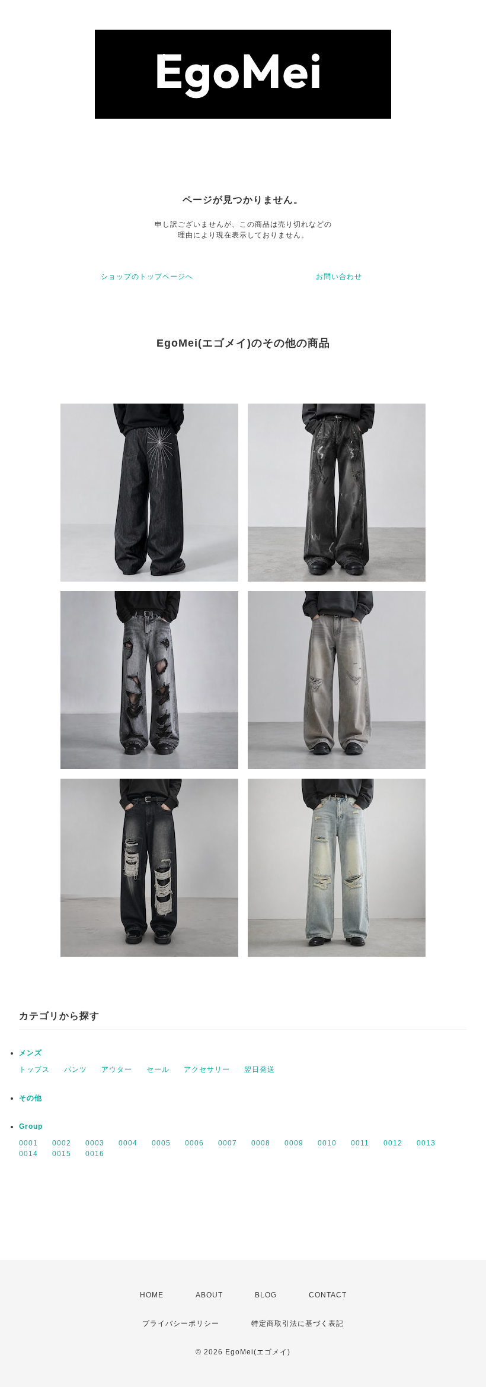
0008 (260, 1143)
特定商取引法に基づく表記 (297, 1323)
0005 (161, 1143)
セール (158, 1069)
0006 (194, 1143)
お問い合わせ (339, 276)
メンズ (30, 1053)
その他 (30, 1098)
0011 (360, 1143)
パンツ (75, 1069)
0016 (94, 1154)
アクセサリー (207, 1069)
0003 (94, 1143)
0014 (28, 1154)
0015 (61, 1154)
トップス (34, 1069)
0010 (327, 1143)
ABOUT (209, 1295)
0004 (128, 1143)
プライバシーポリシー (180, 1323)
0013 (426, 1143)
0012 (392, 1143)
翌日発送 (259, 1069)
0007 (227, 1143)
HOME (152, 1295)
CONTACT (328, 1295)
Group (31, 1126)
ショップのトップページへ (147, 276)
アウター (116, 1069)
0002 (61, 1143)
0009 (293, 1143)
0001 (28, 1143)
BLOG (266, 1295)
